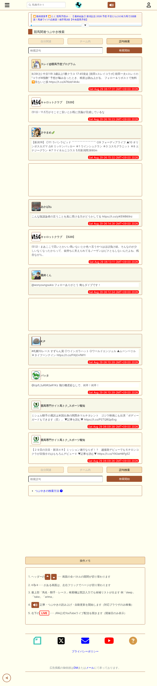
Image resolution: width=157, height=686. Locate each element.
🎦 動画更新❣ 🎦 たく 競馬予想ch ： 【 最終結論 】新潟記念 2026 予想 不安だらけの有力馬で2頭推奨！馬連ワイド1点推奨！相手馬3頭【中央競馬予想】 (84, 18)
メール (90, 667)
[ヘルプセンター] (133, 641)
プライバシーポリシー (85, 651)
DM (76, 667)
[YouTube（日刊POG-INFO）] (109, 640)
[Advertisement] (72, 180)
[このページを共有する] (6, 678)
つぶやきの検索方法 (47, 490)
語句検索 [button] (124, 41)
